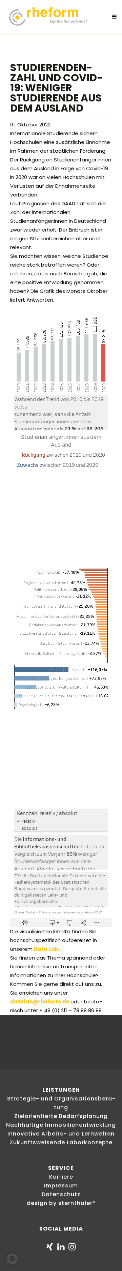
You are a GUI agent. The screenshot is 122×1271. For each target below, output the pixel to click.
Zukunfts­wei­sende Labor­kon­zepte (61, 1142)
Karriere (61, 1177)
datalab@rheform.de (39, 1001)
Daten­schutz (61, 1194)
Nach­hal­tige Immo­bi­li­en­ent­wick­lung (61, 1125)
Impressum (61, 1185)
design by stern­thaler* (61, 1203)
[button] (12, 1259)
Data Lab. (47, 948)
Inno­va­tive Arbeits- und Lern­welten (61, 1134)
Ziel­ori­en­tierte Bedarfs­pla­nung (61, 1116)
